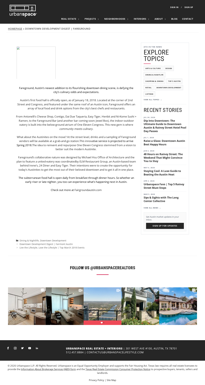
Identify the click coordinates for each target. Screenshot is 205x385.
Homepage (15, 28)
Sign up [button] (188, 7)
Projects (90, 18)
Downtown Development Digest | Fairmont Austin (46, 244)
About (159, 18)
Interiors (140, 18)
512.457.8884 (75, 352)
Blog (174, 18)
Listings (149, 94)
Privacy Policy (96, 380)
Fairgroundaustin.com (88, 190)
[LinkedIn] (36, 348)
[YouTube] (29, 348)
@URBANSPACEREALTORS (112, 267)
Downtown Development (168, 87)
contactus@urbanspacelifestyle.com (115, 352)
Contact (187, 18)
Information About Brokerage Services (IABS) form (48, 369)
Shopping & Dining (154, 81)
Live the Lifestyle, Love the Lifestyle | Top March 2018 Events (52, 247)
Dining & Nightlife (154, 75)
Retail (148, 87)
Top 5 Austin (174, 81)
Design (168, 68)
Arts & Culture (153, 68)
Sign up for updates (165, 225)
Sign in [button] (174, 7)
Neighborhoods (114, 18)
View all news (151, 208)
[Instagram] (15, 348)
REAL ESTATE (68, 18)
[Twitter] (22, 348)
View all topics (151, 99)
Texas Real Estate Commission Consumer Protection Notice (118, 369)
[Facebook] (8, 348)
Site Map (111, 380)
